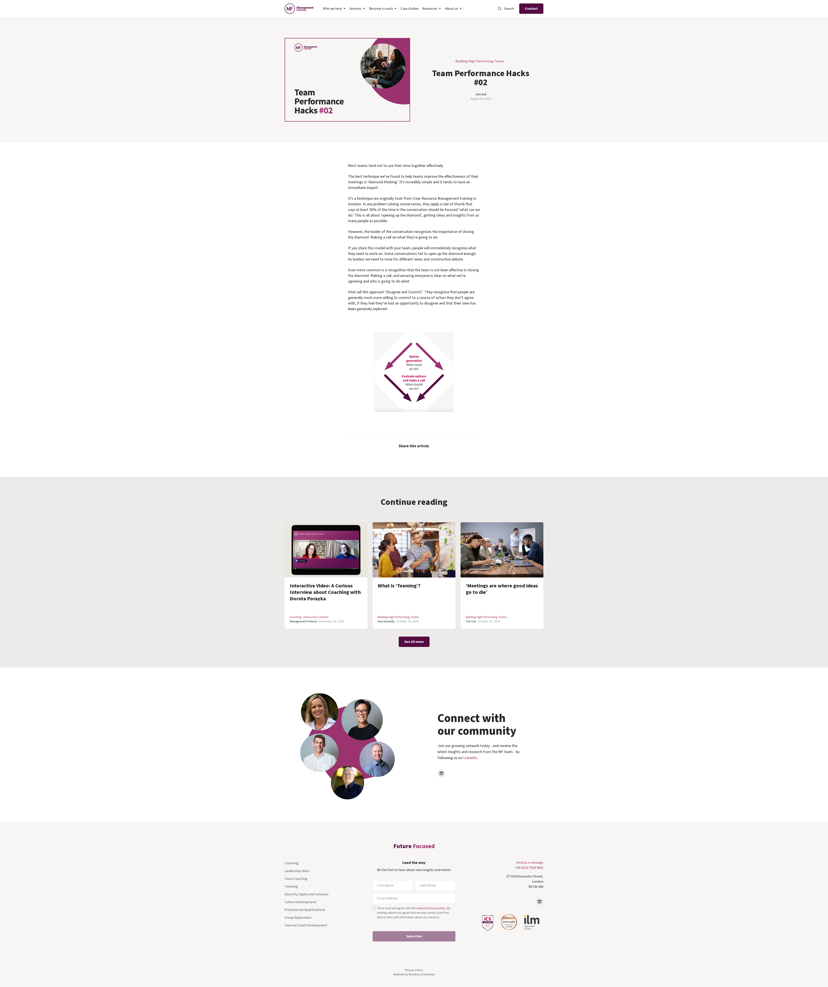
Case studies (410, 8)
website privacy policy (431, 908)
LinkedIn (470, 758)
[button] (334, 8)
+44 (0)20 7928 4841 (529, 867)
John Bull (480, 94)
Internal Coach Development (306, 925)
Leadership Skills (297, 871)
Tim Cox (471, 621)
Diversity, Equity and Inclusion (306, 894)
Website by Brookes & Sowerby (414, 974)
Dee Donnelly (386, 621)
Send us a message (529, 862)
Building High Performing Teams (479, 61)
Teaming (291, 886)
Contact (531, 8)
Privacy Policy (414, 970)
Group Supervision (298, 917)
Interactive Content (315, 617)
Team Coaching (296, 878)
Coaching (296, 617)
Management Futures (303, 621)
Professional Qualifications (305, 909)
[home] (299, 8)
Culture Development (301, 902)
